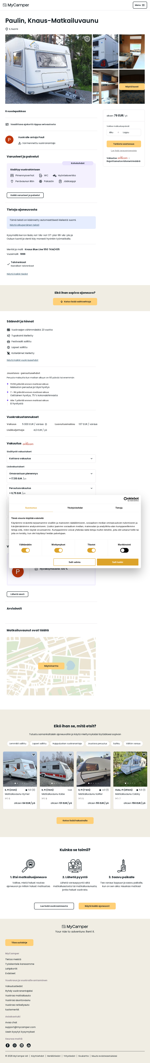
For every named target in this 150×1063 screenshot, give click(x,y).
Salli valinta (74, 562)
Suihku (116, 743)
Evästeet (10, 973)
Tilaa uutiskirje (19, 942)
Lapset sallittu (39, 743)
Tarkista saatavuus (123, 143)
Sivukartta (83, 1056)
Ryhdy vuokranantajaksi (19, 991)
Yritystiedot (69, 1056)
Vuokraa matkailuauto (18, 995)
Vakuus (11, 424)
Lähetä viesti (17, 594)
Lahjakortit (11, 968)
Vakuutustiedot (14, 986)
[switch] (58, 550)
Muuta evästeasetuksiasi (104, 1056)
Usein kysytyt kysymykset (20, 1031)
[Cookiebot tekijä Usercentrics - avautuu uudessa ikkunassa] (126, 499)
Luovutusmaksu (65, 424)
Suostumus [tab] (31, 508)
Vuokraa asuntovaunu (17, 1000)
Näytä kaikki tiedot (17, 274)
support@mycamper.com (20, 1027)
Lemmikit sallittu (18, 743)
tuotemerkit (12, 1009)
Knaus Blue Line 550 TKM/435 (42, 249)
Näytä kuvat (132, 86)
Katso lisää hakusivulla (75, 820)
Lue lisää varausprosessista (124, 150)
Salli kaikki (117, 562)
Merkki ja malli (15, 249)
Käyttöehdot (37, 1056)
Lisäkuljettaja (15, 430)
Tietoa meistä (13, 959)
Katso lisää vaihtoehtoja (77, 301)
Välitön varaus (133, 743)
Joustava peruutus (97, 743)
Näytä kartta (51, 665)
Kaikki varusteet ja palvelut (25, 195)
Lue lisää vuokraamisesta (54, 906)
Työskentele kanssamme (19, 964)
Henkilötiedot (53, 1056)
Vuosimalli (12, 254)
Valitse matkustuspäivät (118, 126)
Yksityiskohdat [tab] (75, 508)
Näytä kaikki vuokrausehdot (22, 360)
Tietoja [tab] (118, 508)
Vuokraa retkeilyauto (17, 1005)
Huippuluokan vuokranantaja (67, 743)
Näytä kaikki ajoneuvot (97, 906)
